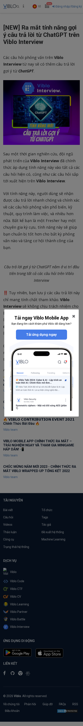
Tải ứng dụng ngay (41, 334)
